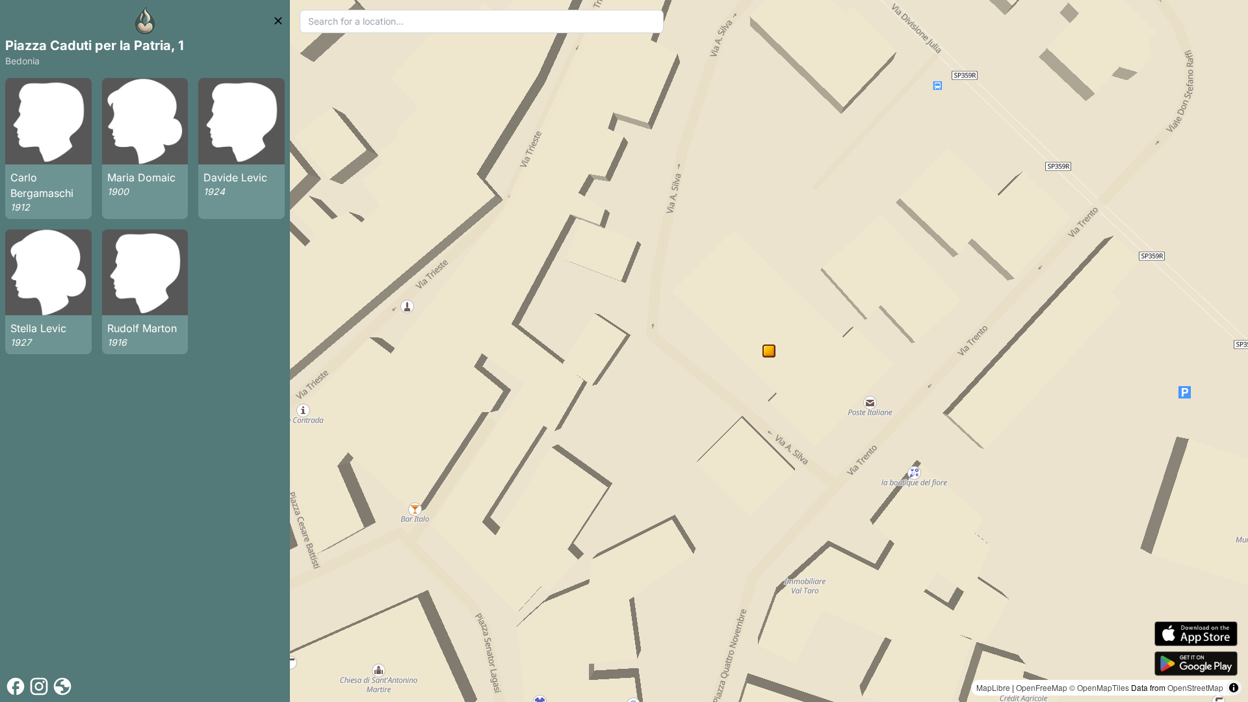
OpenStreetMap (1195, 687)
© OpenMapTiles (1099, 687)
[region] (769, 351)
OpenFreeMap (1041, 687)
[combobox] (481, 21)
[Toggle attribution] (1234, 688)
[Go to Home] (145, 20)
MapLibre (993, 687)
